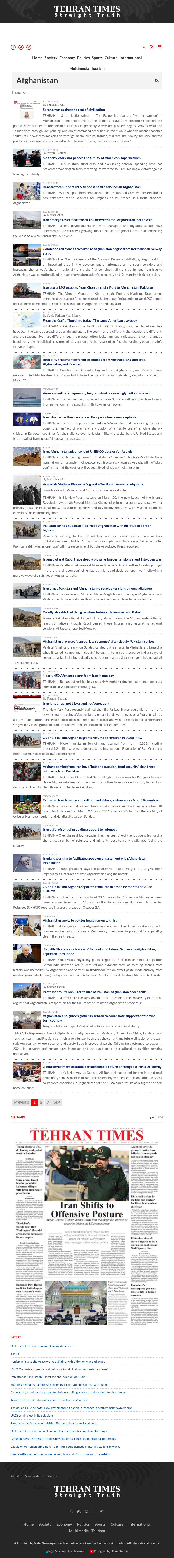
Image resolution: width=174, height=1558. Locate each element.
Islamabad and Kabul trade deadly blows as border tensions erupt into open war (102, 559)
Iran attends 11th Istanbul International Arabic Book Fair (48, 1377)
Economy (67, 57)
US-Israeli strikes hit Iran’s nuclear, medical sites (42, 1346)
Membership (33, 1476)
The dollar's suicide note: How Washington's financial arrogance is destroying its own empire (71, 1408)
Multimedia (79, 68)
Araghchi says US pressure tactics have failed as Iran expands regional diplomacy (64, 1438)
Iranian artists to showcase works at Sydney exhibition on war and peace (58, 1361)
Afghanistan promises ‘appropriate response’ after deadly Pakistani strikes (98, 641)
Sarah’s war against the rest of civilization (74, 109)
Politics (83, 57)
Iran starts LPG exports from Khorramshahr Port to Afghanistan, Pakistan (98, 287)
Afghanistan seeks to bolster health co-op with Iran (81, 920)
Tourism (98, 68)
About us (17, 1476)
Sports (97, 57)
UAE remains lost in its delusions (32, 1415)
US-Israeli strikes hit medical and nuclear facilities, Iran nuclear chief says (59, 1431)
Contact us (51, 1476)
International (130, 57)
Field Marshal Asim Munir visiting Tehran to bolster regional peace (55, 1423)
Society (51, 57)
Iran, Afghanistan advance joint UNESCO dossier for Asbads (87, 451)
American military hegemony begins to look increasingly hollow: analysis (97, 393)
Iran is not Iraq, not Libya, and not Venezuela (76, 703)
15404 (15, 1353)
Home (37, 57)
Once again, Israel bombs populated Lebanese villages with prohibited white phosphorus (68, 1392)
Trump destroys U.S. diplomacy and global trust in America (49, 1400)
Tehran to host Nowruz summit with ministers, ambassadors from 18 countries (101, 800)
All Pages (18, 1117)
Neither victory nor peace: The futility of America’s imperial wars (92, 158)
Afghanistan (37, 80)
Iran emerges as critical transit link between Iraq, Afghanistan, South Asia (97, 220)
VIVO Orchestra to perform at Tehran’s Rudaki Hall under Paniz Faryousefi (59, 1369)
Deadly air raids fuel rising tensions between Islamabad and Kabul (92, 612)
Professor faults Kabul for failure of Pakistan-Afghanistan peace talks (94, 992)
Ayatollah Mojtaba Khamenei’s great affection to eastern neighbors (93, 484)
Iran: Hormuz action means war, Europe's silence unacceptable (89, 417)
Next (56, 1102)
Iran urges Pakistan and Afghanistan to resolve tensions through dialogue (97, 588)
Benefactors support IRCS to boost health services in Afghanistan (92, 187)
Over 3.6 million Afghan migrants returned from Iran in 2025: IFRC (92, 738)
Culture (111, 57)
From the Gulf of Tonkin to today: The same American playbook (90, 320)
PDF (160, 1117)
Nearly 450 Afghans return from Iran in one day (78, 675)
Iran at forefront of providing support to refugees (80, 829)
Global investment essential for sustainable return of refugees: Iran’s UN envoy (102, 1066)
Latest (16, 1337)
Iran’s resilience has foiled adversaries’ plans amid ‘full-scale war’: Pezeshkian (61, 1454)
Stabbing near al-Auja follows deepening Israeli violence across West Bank (59, 1384)
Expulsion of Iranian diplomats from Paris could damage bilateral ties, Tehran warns (66, 1446)
